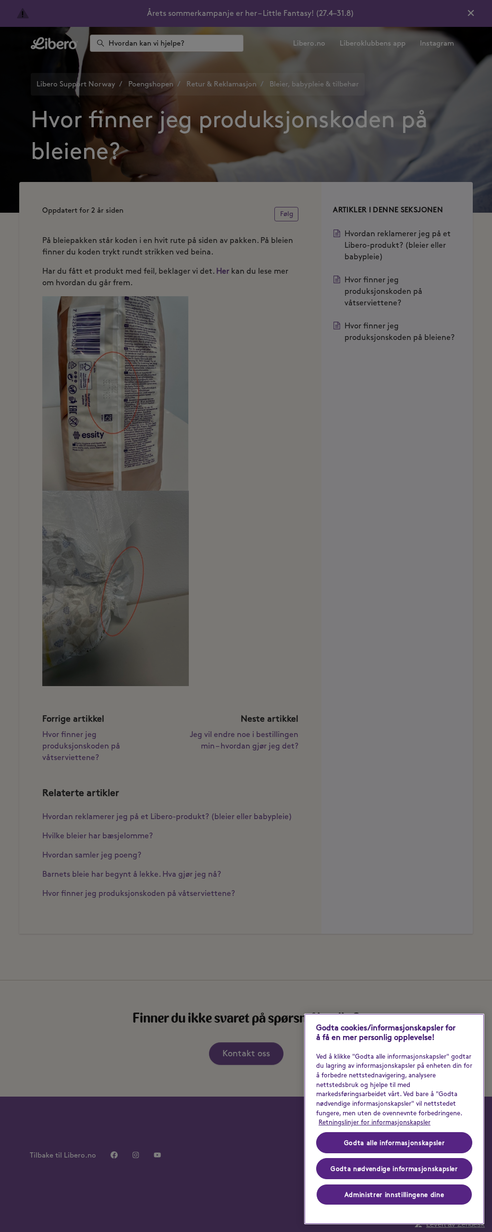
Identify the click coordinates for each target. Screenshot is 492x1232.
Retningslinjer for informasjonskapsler (374, 1122)
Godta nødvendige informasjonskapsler (394, 1168)
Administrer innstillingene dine (394, 1194)
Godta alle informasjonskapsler (394, 1143)
